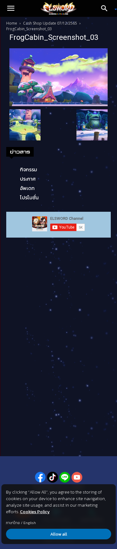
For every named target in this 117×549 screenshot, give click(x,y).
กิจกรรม (28, 169)
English (29, 523)
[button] (11, 8)
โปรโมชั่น (29, 197)
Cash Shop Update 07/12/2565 (50, 23)
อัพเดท (27, 188)
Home (11, 23)
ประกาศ (28, 178)
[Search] (106, 8)
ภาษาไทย (13, 523)
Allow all (58, 534)
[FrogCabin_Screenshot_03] (58, 76)
